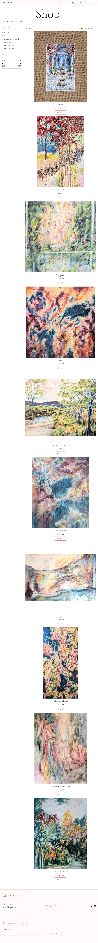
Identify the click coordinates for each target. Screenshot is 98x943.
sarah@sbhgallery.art (9, 907)
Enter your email (8, 929)
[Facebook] (91, 906)
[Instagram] (95, 906)
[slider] (2, 63)
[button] (94, 3)
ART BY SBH (8, 3)
